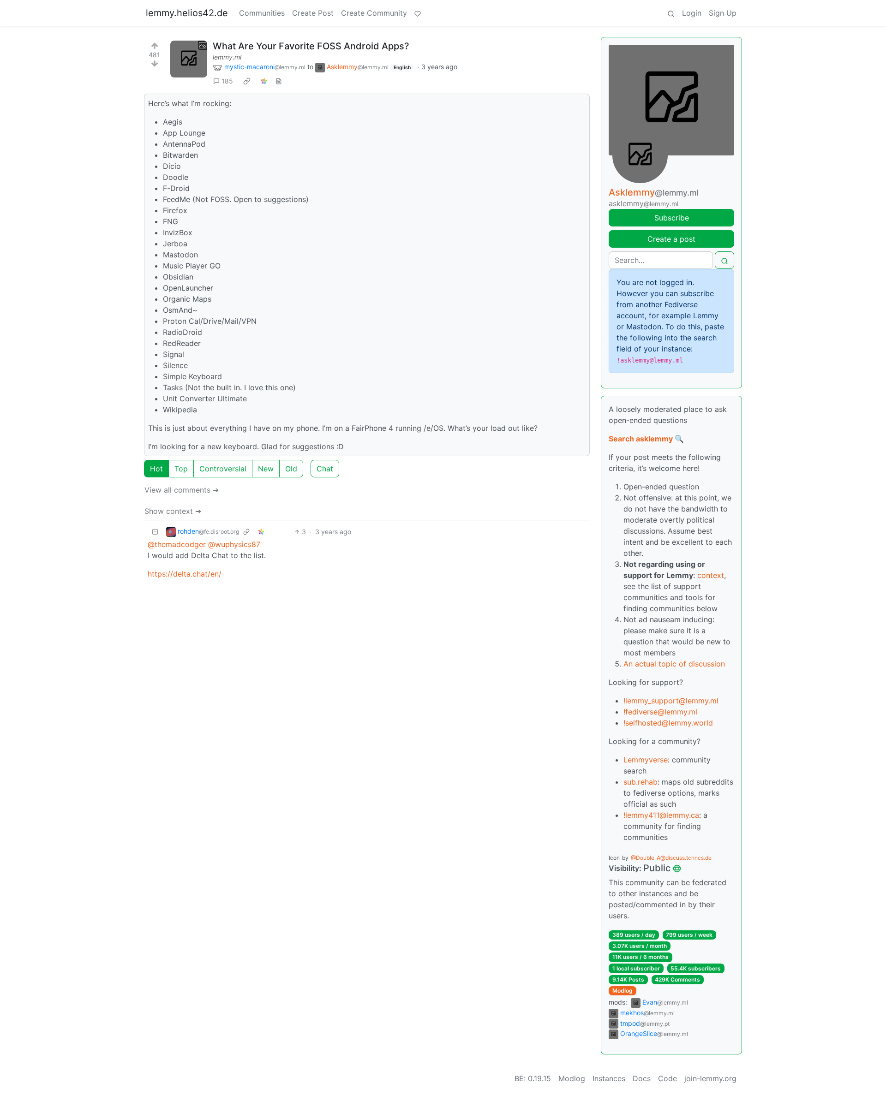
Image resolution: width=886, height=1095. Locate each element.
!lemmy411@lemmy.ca (661, 815)
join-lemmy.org (710, 1078)
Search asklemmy (641, 438)
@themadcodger (177, 544)
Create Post (313, 13)
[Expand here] (188, 59)
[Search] (671, 13)
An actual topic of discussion (674, 663)
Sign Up (722, 13)
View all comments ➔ (181, 489)
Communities (262, 13)
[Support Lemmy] (418, 13)
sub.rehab (640, 781)
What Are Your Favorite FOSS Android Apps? (311, 46)
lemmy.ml (227, 57)
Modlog (622, 990)
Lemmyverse (645, 759)
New (266, 468)
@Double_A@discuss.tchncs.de (671, 857)
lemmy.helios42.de (187, 12)
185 (227, 81)
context (710, 575)
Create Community (374, 13)
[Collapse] (155, 531)
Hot (156, 468)
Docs (642, 1078)
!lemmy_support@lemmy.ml (670, 700)
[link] (247, 81)
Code (667, 1078)
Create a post (671, 239)
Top (181, 468)
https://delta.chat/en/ (185, 573)
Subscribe (671, 217)
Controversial (222, 468)
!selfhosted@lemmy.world (668, 722)
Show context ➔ (172, 511)
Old (291, 468)
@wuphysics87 (234, 544)
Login (691, 13)
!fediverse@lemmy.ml (660, 711)
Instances (609, 1078)
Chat (325, 468)
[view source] (278, 81)
